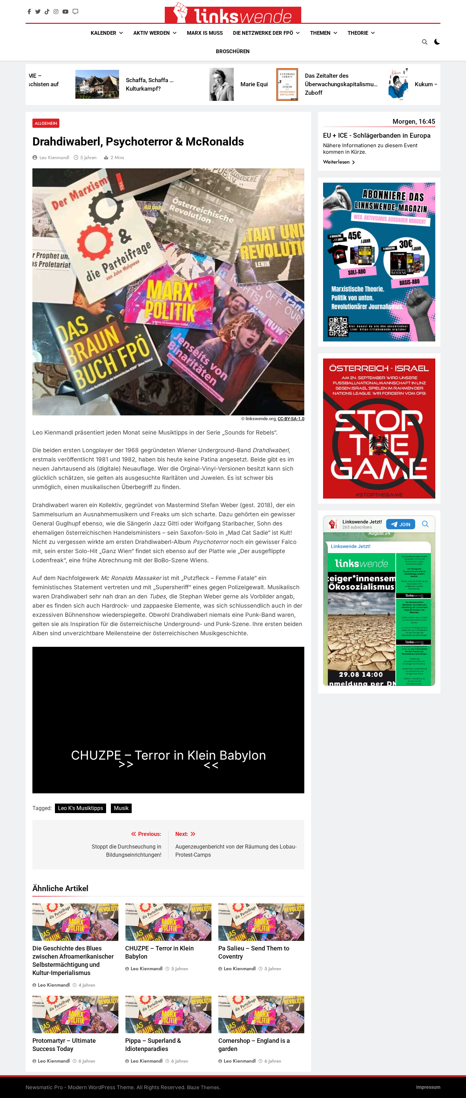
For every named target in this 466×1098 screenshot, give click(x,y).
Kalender (103, 33)
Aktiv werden (151, 33)
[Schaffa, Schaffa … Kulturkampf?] (45, 84)
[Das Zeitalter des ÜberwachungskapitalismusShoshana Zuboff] (235, 84)
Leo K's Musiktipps (80, 808)
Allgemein (46, 123)
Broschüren (233, 51)
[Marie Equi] (169, 84)
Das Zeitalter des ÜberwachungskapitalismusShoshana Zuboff (301, 84)
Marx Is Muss (205, 33)
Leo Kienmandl (54, 157)
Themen (320, 33)
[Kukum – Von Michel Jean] (346, 84)
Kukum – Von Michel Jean (396, 84)
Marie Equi (202, 84)
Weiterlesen (168, 764)
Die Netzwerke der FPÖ (263, 33)
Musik (121, 808)
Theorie (358, 33)
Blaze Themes (203, 1087)
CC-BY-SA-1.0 (291, 418)
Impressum (428, 1087)
